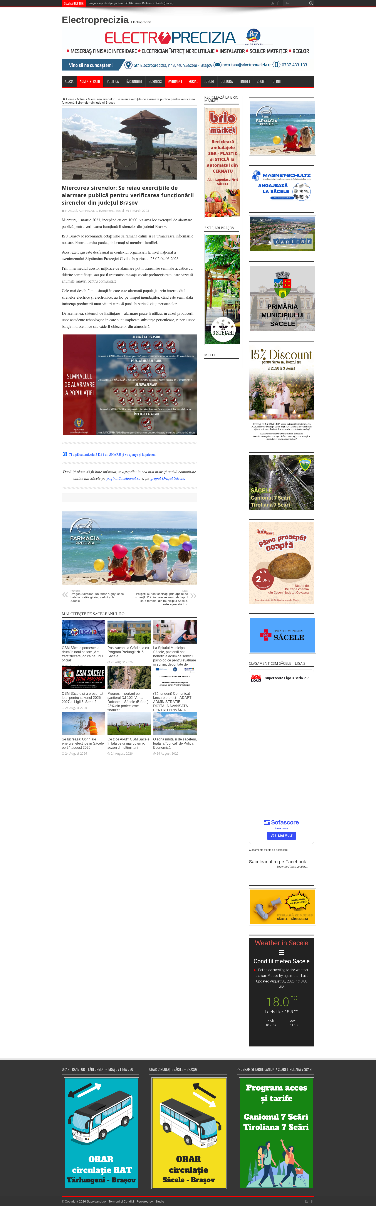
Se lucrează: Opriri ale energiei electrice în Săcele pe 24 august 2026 (83, 743)
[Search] (311, 3)
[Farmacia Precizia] (129, 584)
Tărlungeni (133, 81)
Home (70, 99)
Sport (261, 81)
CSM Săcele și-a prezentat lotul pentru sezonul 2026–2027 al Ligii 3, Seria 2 (82, 697)
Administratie (90, 81)
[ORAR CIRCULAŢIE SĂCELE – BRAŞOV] (188, 1133)
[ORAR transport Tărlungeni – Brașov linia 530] (100, 1133)
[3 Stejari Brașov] (221, 289)
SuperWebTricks (286, 866)
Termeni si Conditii (121, 1201)
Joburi (209, 81)
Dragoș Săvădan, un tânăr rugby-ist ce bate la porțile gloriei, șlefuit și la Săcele (97, 595)
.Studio (159, 1201)
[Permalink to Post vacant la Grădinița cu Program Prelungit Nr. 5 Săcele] (129, 642)
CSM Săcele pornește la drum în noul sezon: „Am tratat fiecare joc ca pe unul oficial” (82, 654)
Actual (81, 99)
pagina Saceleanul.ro (123, 478)
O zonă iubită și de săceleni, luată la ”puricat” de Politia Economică (175, 743)
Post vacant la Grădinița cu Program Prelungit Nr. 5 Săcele (128, 652)
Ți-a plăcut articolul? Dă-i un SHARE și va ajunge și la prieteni (112, 454)
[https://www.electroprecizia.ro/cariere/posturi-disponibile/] (281, 233)
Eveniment (175, 81)
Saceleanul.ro (96, 1201)
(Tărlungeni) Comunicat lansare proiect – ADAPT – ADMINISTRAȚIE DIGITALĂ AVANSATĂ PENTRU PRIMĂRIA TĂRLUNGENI (173, 703)
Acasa (69, 81)
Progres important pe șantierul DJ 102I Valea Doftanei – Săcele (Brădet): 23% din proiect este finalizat (149, 3)
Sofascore (282, 849)
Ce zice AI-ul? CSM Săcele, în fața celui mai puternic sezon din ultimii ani (128, 743)
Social (193, 81)
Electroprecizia (95, 20)
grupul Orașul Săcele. (167, 478)
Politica (113, 81)
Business (155, 81)
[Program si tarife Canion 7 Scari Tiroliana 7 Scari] (275, 1133)
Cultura (227, 81)
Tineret (244, 81)
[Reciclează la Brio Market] (221, 162)
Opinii (276, 81)
